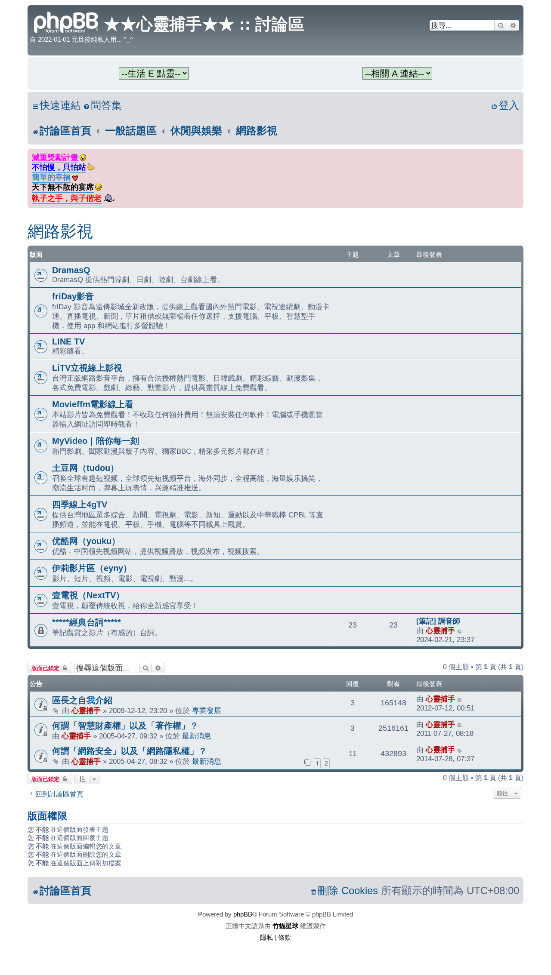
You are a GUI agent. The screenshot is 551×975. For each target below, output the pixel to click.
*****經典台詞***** (86, 622)
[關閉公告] (518, 154)
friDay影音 (73, 296)
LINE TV (68, 341)
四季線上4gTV (79, 504)
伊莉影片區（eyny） (92, 568)
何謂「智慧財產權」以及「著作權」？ (125, 725)
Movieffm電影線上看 (92, 404)
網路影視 (60, 231)
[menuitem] (102, 105)
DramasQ (71, 270)
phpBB (242, 914)
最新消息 (196, 736)
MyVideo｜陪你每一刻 (95, 441)
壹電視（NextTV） (88, 595)
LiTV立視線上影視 (87, 367)
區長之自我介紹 (82, 700)
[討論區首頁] (67, 21)
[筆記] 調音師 (438, 621)
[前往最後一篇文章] (460, 699)
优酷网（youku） (86, 541)
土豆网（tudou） (85, 468)
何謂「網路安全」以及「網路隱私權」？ (129, 751)
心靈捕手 (440, 630)
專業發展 (206, 710)
